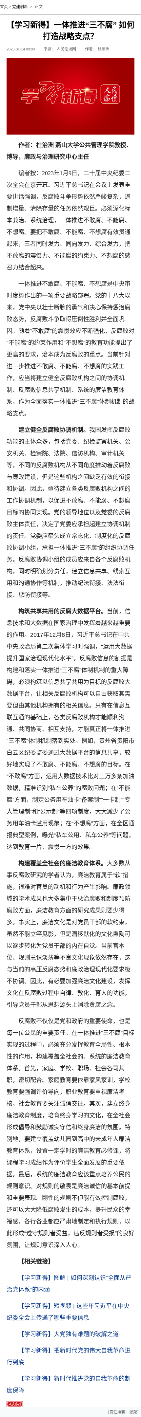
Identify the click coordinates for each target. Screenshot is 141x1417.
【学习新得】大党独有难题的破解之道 (68, 1334)
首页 (4, 7)
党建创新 (20, 7)
